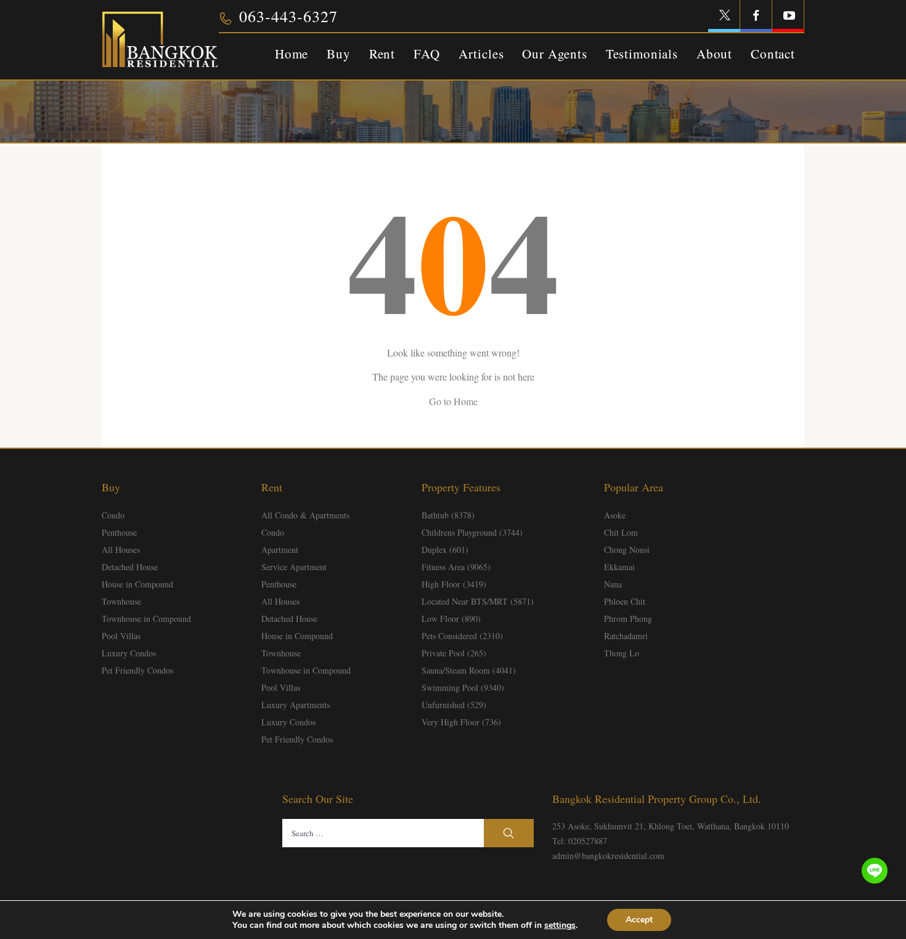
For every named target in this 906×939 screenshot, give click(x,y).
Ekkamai (619, 567)
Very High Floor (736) (461, 722)
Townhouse (121, 601)
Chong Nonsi (627, 549)
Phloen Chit (624, 601)
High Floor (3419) (454, 584)
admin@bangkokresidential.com (608, 855)
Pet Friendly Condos (137, 670)
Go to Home (453, 401)
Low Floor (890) (451, 618)
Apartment (279, 549)
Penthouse (119, 532)
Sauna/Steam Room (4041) (469, 670)
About (714, 53)
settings (560, 925)
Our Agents (554, 53)
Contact (773, 53)
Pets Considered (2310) (462, 636)
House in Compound (137, 584)
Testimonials (642, 53)
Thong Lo (621, 653)
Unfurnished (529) (454, 705)
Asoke (615, 515)
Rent (382, 53)
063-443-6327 (288, 16)
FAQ (427, 53)
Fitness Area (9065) (456, 567)
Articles (481, 53)
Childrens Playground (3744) (472, 532)
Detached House (130, 567)
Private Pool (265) (454, 653)
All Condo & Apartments (305, 515)
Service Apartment (294, 567)
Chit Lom (621, 532)
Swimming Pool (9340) (463, 687)
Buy (339, 53)
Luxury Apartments (295, 705)
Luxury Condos (129, 653)
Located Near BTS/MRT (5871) (478, 601)
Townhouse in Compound (146, 618)
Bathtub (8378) (448, 515)
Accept (639, 919)
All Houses (121, 549)
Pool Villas (121, 636)
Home (291, 53)
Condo (113, 515)
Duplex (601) (445, 549)
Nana (613, 584)
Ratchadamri (626, 636)
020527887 (587, 841)
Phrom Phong (628, 618)
